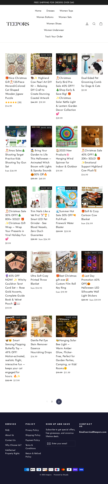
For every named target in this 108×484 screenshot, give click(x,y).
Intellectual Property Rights (12, 452)
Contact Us (10, 440)
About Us (9, 435)
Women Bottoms (44, 17)
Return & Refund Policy (33, 455)
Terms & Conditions (31, 447)
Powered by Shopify (61, 475)
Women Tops (66, 10)
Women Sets (65, 17)
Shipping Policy (33, 435)
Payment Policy (33, 440)
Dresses (50, 10)
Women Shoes (54, 23)
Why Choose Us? (13, 445)
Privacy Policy (32, 430)
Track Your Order (54, 36)
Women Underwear (54, 30)
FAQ (7, 430)
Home (38, 10)
